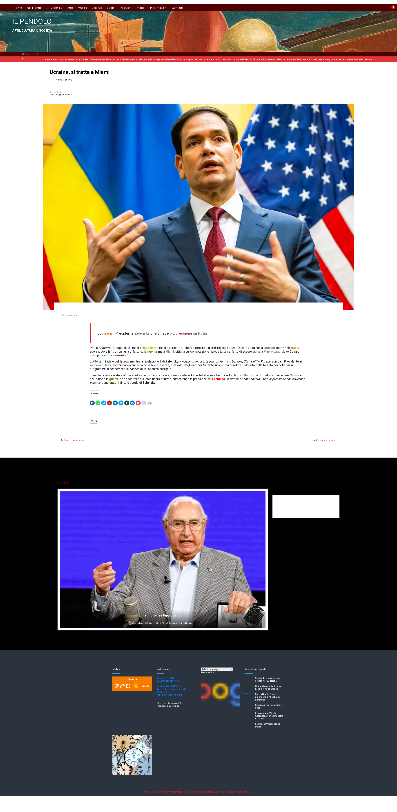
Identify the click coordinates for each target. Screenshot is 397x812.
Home (17, 7)
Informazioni (158, 7)
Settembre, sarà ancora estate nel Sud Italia (285, 59)
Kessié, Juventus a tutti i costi (155, 59)
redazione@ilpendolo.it (169, 694)
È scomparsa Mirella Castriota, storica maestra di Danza (201, 59)
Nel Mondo (34, 7)
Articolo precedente (72, 440)
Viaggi (141, 7)
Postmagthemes (244, 791)
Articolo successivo (324, 440)
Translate (245, 693)
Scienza (97, 7)
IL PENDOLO (32, 21)
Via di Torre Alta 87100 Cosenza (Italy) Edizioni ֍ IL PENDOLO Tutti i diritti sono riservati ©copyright (171, 684)
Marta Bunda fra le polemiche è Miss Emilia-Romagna (111, 59)
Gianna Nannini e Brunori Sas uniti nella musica (58, 59)
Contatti (177, 7)
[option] (58, 59)
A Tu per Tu (54, 7)
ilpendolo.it (57, 92)
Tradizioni (125, 7)
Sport (110, 7)
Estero (93, 421)
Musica (82, 7)
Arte (70, 7)
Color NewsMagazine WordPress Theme (212, 791)
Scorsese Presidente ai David (246, 59)
